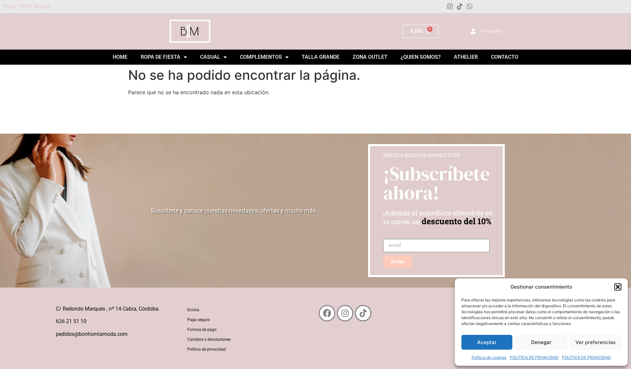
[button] (618, 287)
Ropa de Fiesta (160, 57)
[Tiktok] (459, 6)
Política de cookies (489, 357)
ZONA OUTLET (370, 57)
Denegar (541, 342)
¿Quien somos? (421, 57)
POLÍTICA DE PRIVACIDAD (534, 357)
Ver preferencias (595, 342)
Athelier (466, 57)
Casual (210, 57)
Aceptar (487, 342)
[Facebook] (327, 313)
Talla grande (320, 57)
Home (120, 57)
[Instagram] (450, 6)
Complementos (261, 57)
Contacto (504, 57)
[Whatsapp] (469, 6)
